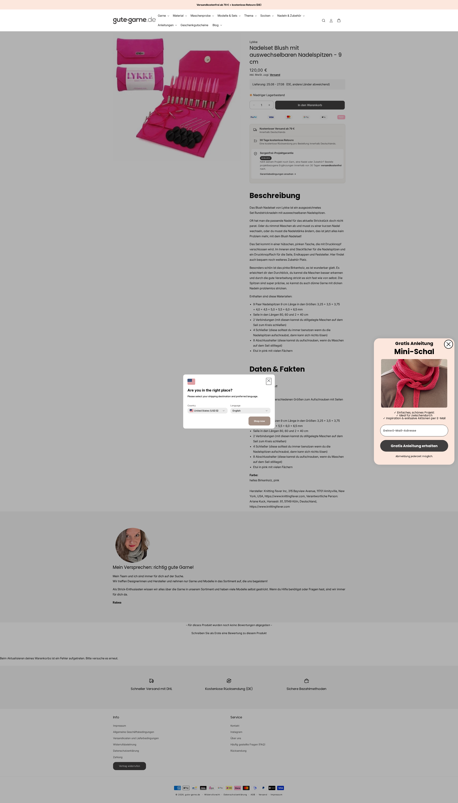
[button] (340, 20)
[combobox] (204, 410)
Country (191, 405)
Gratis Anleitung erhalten (414, 445)
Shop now (259, 421)
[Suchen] (323, 20)
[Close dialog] (448, 344)
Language (235, 405)
